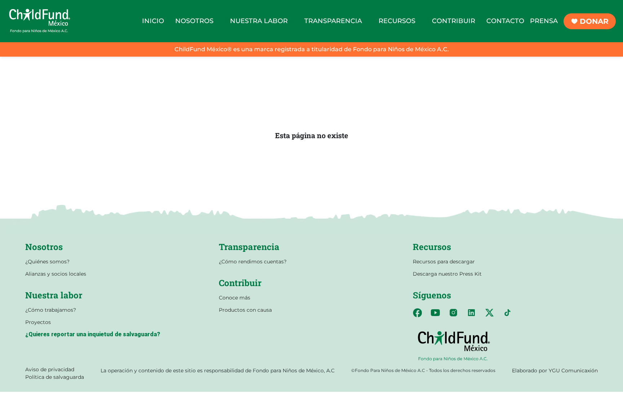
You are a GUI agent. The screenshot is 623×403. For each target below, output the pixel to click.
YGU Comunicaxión (573, 370)
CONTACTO (505, 21)
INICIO (153, 21)
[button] (194, 21)
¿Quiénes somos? (47, 261)
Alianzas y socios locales (55, 274)
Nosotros (44, 247)
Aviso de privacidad (49, 369)
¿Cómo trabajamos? (50, 310)
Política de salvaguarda (54, 377)
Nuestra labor (53, 295)
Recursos (432, 247)
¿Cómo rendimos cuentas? (253, 261)
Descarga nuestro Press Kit (447, 274)
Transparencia (249, 247)
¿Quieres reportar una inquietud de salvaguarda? (92, 334)
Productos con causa (245, 310)
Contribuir (240, 283)
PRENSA (544, 21)
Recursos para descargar (444, 261)
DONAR (594, 21)
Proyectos (38, 322)
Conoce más (234, 297)
